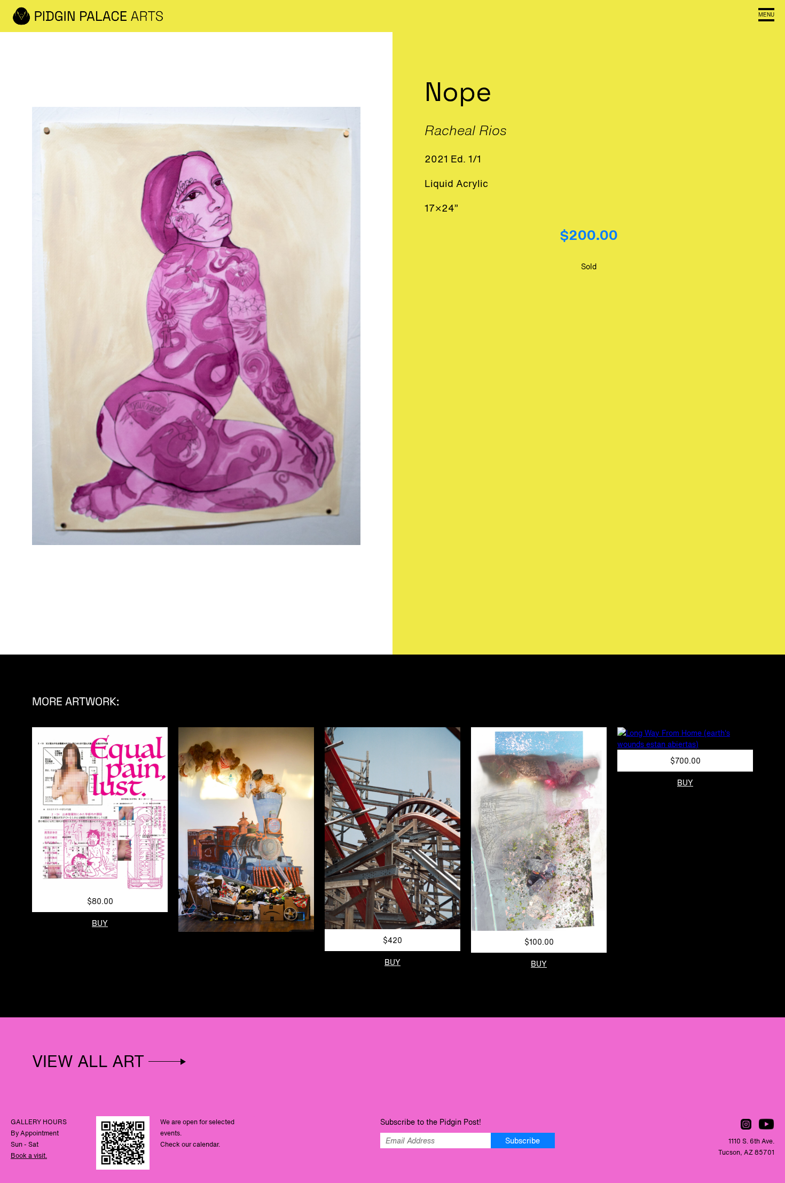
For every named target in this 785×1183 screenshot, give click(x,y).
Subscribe (522, 1140)
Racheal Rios (466, 130)
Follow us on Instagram (746, 1124)
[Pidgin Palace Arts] (91, 16)
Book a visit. (29, 1155)
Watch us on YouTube (766, 1124)
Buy (100, 923)
